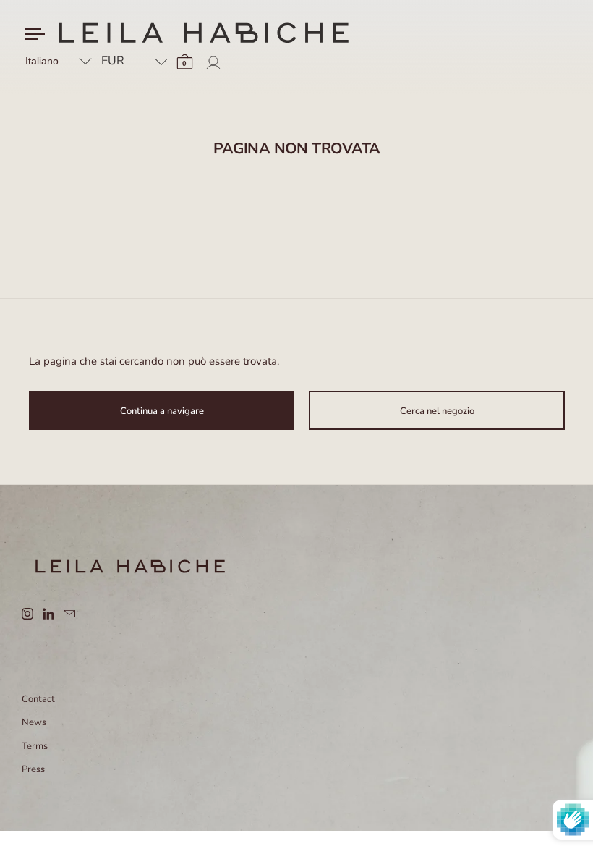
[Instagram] (32, 613)
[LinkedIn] (53, 613)
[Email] (74, 613)
